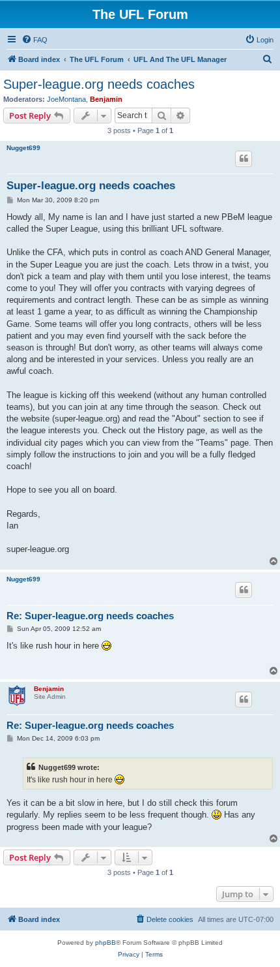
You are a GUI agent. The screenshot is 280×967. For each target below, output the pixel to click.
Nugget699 (23, 147)
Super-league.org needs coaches (99, 84)
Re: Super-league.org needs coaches (90, 615)
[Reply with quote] (243, 158)
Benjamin (106, 99)
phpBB (105, 942)
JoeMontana (66, 99)
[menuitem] (34, 40)
